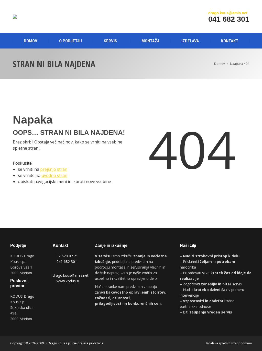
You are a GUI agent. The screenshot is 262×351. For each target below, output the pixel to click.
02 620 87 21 (67, 255)
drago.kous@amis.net (71, 275)
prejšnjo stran (53, 169)
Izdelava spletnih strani (222, 343)
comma (246, 343)
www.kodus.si (68, 281)
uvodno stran (54, 175)
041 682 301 (67, 261)
